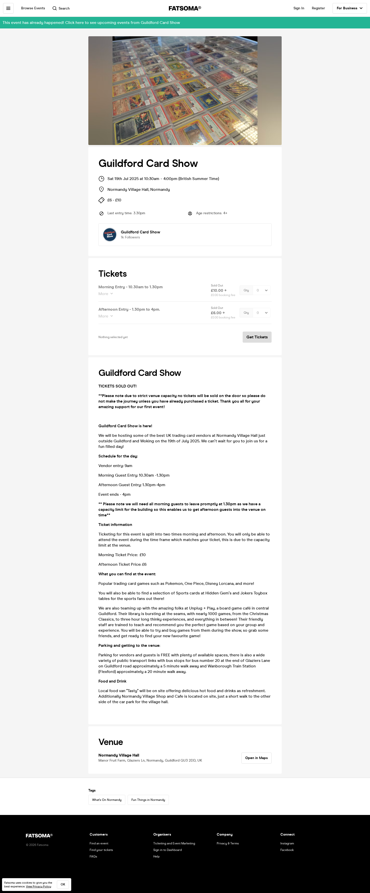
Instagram (287, 843)
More (103, 293)
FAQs (93, 856)
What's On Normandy (107, 800)
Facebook (287, 850)
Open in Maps (256, 758)
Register (318, 8)
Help (156, 856)
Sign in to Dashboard (167, 850)
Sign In (298, 8)
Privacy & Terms (228, 843)
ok (63, 884)
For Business (347, 8)
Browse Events (33, 8)
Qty (246, 290)
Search (64, 8)
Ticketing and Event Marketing (174, 843)
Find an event (99, 843)
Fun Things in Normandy (148, 800)
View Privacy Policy (38, 886)
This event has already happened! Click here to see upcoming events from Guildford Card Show (91, 22)
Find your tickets (101, 850)
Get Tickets (257, 337)
